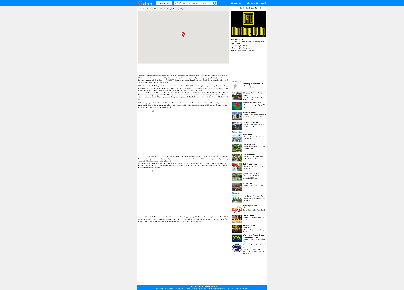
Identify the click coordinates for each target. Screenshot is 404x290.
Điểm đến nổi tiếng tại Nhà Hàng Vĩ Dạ (171, 9)
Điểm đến (234, 3)
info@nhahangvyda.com (245, 48)
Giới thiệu (142, 9)
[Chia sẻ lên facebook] (260, 8)
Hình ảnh (149, 9)
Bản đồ (241, 3)
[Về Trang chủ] (145, 6)
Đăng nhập (263, 3)
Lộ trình (247, 8)
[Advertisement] (183, 68)
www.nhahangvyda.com (246, 50)
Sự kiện (247, 3)
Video (156, 9)
